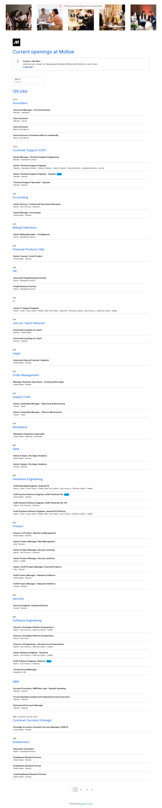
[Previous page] (70, 790)
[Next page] (91, 790)
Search (17, 79)
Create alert (28, 67)
